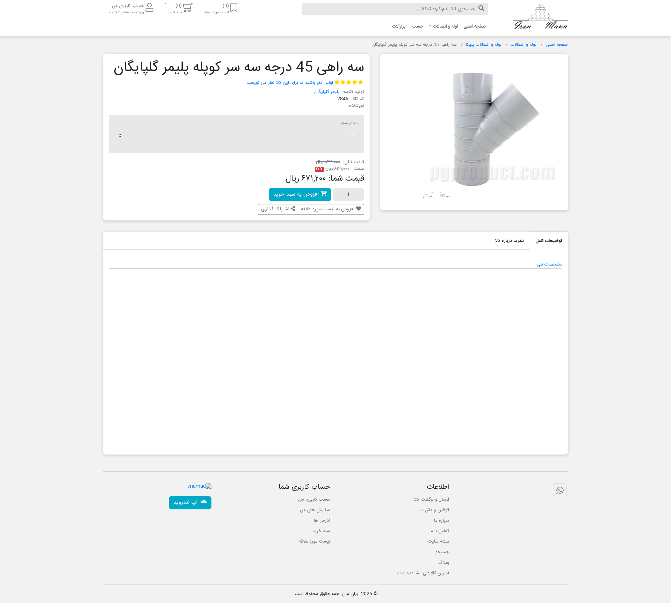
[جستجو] (481, 9)
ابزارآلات (399, 26)
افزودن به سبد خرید (296, 194)
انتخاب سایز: (349, 123)
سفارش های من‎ (315, 510)
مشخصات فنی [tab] (549, 264)
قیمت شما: (346, 179)
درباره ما (441, 520)
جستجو (442, 552)
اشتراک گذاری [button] (276, 209)
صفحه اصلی (474, 26)
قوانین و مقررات (434, 510)
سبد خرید (321, 531)
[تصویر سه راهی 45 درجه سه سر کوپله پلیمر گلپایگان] (492, 129)
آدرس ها (322, 520)
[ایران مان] (533, 18)
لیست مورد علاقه (314, 541)
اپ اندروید (186, 502)
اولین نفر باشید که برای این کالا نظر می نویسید (289, 83)
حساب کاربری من (314, 499)
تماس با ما (439, 531)
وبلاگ (443, 563)
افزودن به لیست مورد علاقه (328, 209)
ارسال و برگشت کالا (431, 499)
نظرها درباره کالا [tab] (509, 241)
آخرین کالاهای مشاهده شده (423, 573)
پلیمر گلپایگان (327, 92)
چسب (417, 26)
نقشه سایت (438, 541)
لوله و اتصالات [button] (445, 26)
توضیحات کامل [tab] (548, 241)
